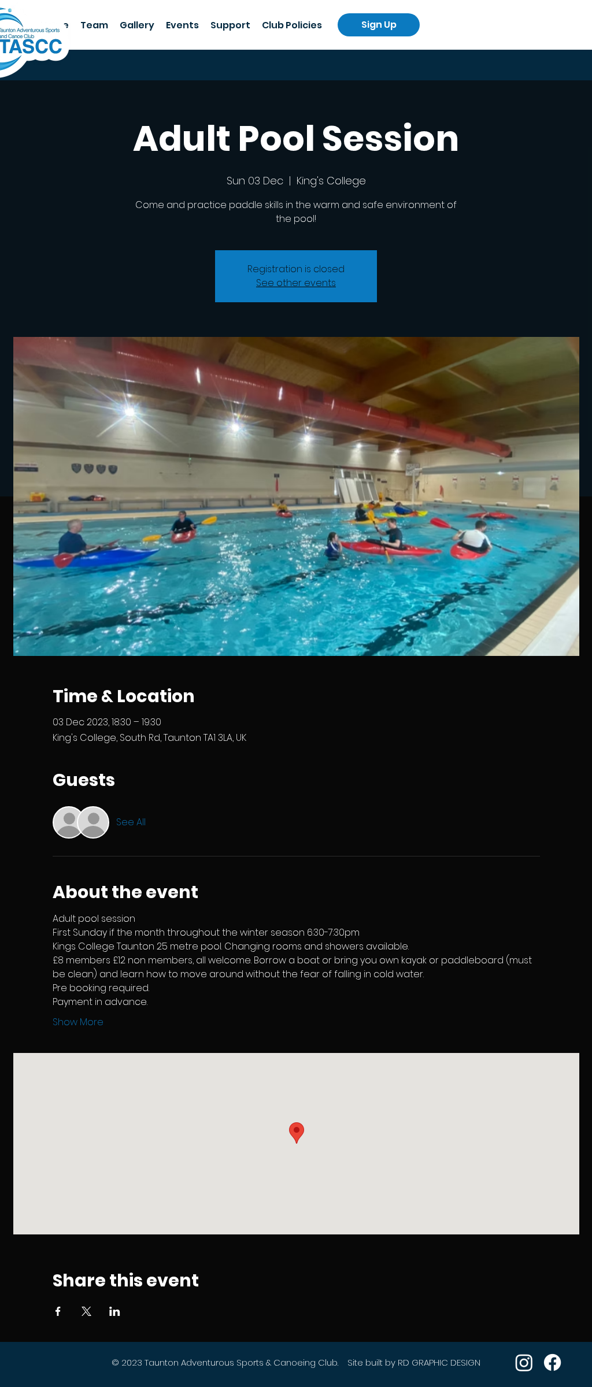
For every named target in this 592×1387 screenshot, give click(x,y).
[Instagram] (524, 1362)
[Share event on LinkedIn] (114, 1311)
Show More (78, 1022)
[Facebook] (552, 1362)
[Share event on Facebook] (58, 1311)
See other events (296, 283)
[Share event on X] (86, 1311)
